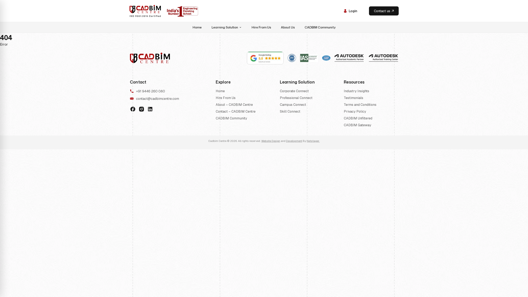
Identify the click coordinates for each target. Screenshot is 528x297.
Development (294, 141)
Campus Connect (293, 105)
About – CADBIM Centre (234, 105)
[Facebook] (133, 109)
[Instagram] (141, 109)
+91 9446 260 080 (150, 91)
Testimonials (353, 98)
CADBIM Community (320, 27)
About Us (288, 27)
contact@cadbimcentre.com (157, 99)
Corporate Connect (294, 91)
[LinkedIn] (150, 109)
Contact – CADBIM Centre (236, 111)
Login (353, 11)
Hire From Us (261, 27)
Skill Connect (290, 111)
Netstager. (313, 141)
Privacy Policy (355, 111)
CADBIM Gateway (357, 125)
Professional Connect (296, 98)
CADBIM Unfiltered (358, 118)
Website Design (270, 141)
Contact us (382, 11)
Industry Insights (356, 91)
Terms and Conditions (360, 105)
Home (197, 27)
